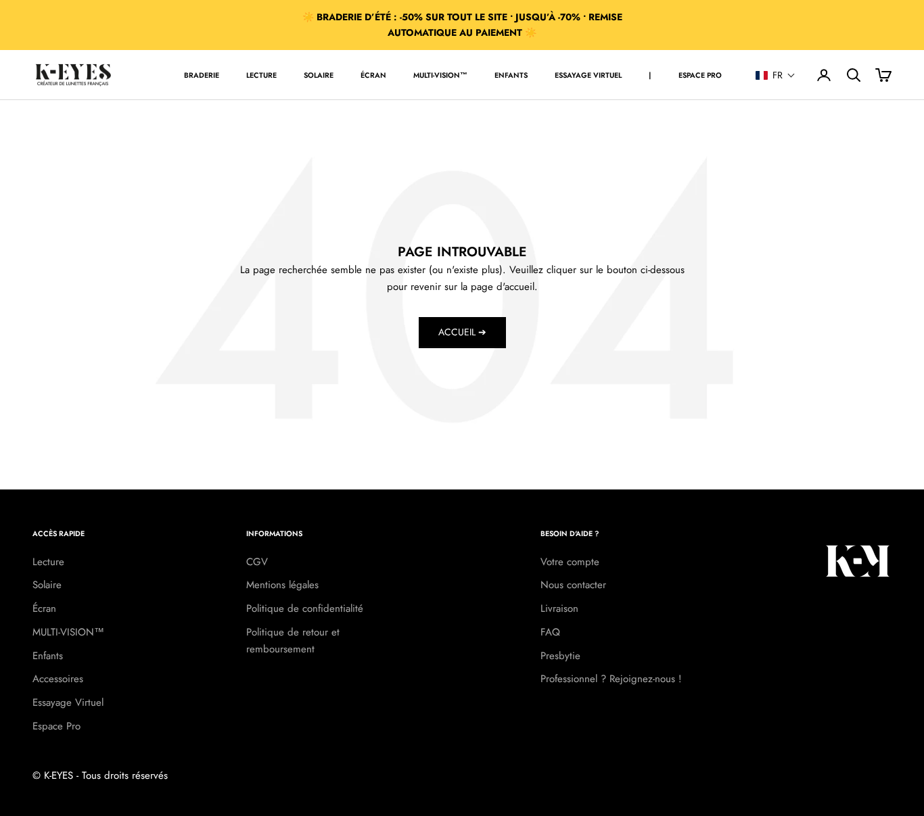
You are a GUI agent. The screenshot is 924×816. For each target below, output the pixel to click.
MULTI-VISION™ (440, 75)
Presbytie (560, 655)
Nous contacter (573, 584)
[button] (775, 75)
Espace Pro (700, 75)
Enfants (511, 75)
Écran (373, 75)
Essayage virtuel (588, 75)
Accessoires (57, 678)
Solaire (318, 75)
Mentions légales (282, 584)
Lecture (261, 75)
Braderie (201, 75)
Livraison (559, 608)
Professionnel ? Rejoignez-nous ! (611, 678)
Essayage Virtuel (67, 702)
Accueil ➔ (462, 332)
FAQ (550, 632)
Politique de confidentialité (304, 608)
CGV (257, 561)
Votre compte (569, 561)
